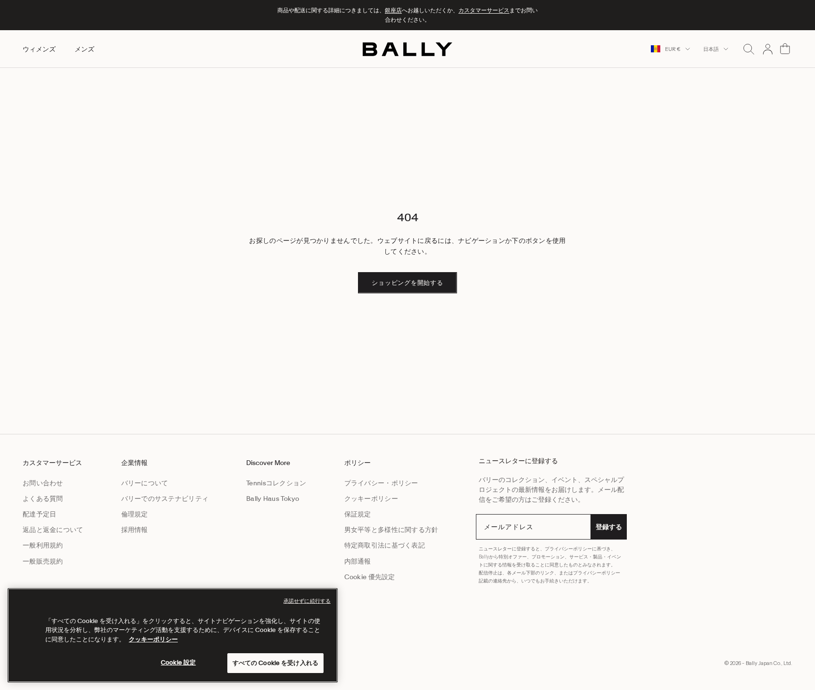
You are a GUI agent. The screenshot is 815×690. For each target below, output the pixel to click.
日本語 (711, 49)
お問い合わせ (43, 483)
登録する (609, 527)
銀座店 (393, 10)
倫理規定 (134, 514)
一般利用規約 (43, 545)
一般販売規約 (43, 561)
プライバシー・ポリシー (381, 483)
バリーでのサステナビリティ (165, 498)
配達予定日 (39, 514)
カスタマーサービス (483, 10)
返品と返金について (53, 529)
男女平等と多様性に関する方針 (391, 529)
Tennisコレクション (276, 483)
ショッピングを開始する (407, 283)
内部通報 (357, 561)
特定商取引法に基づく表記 (384, 545)
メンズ (84, 48)
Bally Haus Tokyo (272, 498)
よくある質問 (43, 498)
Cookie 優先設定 (369, 577)
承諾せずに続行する (307, 601)
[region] (173, 635)
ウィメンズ (39, 48)
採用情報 (134, 529)
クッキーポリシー (371, 498)
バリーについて (144, 483)
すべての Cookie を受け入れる (275, 663)
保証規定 (357, 514)
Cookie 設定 (178, 662)
